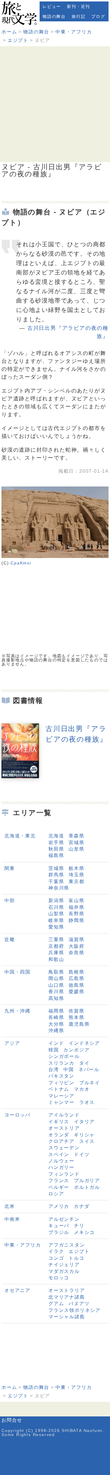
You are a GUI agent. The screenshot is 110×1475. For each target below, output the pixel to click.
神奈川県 (58, 887)
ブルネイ (89, 1082)
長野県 (76, 913)
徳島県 (76, 985)
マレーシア (61, 1095)
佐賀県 (76, 1010)
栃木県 (76, 868)
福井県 (76, 907)
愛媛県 (76, 991)
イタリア (84, 1121)
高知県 (56, 998)
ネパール (89, 1069)
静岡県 (76, 920)
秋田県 (56, 848)
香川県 (56, 991)
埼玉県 (76, 874)
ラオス (87, 1102)
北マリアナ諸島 (66, 1297)
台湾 (53, 1069)
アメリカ (58, 1206)
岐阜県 (56, 920)
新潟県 (56, 900)
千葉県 (56, 881)
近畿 (9, 939)
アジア (12, 1043)
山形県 (76, 848)
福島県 (56, 855)
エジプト (18, 40)
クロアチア (61, 1141)
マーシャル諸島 (66, 1316)
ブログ (98, 16)
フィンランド (64, 1174)
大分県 (56, 1024)
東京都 (76, 881)
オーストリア (64, 1128)
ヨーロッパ (17, 1114)
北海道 (56, 835)
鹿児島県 (79, 1024)
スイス (87, 1141)
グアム (56, 1303)
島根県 (76, 971)
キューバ (58, 1225)
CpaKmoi (21, 563)
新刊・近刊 (78, 6)
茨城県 (56, 868)
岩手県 (56, 842)
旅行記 (78, 16)
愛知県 (56, 926)
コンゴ (56, 1258)
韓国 (53, 1049)
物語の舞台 (54, 16)
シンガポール (64, 1056)
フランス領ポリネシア (74, 1310)
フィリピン (61, 1082)
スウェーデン (64, 1147)
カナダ (81, 1206)
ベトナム (58, 1089)
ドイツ (81, 1154)
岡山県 (56, 978)
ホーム (9, 31)
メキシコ (84, 1232)
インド (56, 1043)
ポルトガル (87, 1187)
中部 (9, 900)
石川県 (56, 907)
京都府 (56, 946)
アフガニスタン (66, 1244)
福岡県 (56, 1010)
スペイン (58, 1154)
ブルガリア (87, 1180)
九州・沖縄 (17, 1010)
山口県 (56, 985)
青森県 (76, 835)
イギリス (58, 1121)
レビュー (52, 6)
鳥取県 (56, 971)
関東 (9, 868)
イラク (56, 1251)
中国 (68, 1069)
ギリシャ (84, 1134)
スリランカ (61, 1063)
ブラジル (58, 1232)
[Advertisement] (55, 104)
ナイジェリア (64, 1264)
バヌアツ (79, 1303)
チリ (79, 1225)
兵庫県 (56, 952)
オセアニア (17, 1290)
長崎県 (56, 1017)
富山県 (76, 900)
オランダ (58, 1134)
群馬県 (56, 874)
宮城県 (76, 842)
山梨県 (56, 913)
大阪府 (76, 946)
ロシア (56, 1193)
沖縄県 (56, 1030)
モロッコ (58, 1277)
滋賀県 (76, 939)
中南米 (12, 1219)
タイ (84, 1063)
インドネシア (84, 1043)
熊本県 (76, 1017)
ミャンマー (61, 1102)
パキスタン (61, 1075)
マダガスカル (64, 1271)
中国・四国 (17, 971)
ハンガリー (61, 1167)
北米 (9, 1206)
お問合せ (11, 1420)
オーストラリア (66, 1290)
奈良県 (76, 952)
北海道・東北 (20, 835)
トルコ (76, 1258)
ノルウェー (61, 1160)
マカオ (81, 1089)
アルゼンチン (64, 1219)
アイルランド (64, 1114)
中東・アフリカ (73, 31)
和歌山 (56, 959)
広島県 (76, 978)
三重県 (56, 939)
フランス (58, 1180)
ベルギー (58, 1187)
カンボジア (76, 1049)
